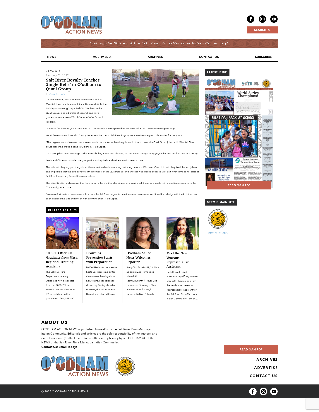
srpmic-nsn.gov (218, 232)
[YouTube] (274, 19)
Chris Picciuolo (57, 94)
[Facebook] (250, 19)
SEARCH (260, 30)
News (51, 56)
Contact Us (209, 56)
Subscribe (263, 56)
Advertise (266, 367)
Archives (155, 56)
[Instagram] (262, 19)
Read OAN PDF (239, 185)
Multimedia (102, 56)
